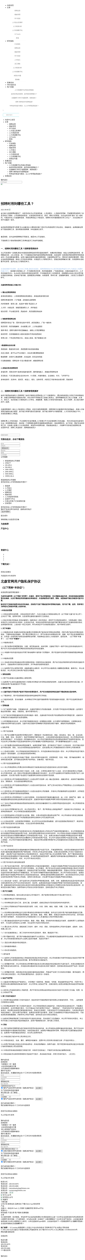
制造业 (42, 1227)
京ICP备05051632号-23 (47, 1230)
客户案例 (18, 1212)
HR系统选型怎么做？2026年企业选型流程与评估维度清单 (62, 1217)
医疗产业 (53, 1227)
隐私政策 (11, 1232)
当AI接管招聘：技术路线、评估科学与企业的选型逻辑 (21, 1217)
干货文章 (11, 1212)
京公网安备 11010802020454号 (66, 1230)
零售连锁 (65, 1227)
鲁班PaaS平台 (39, 1208)
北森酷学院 (29, 1208)
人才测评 (21, 1208)
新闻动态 (11, 1204)
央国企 (59, 1227)
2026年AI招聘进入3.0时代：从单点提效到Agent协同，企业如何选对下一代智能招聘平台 (40, 1221)
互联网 (47, 1227)
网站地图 (4, 1232)
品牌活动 (18, 1204)
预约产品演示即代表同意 (16, 509)
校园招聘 (21, 1227)
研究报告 (4, 1212)
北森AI (3, 1208)
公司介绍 (4, 1204)
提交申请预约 (6, 511)
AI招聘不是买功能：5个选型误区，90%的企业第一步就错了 (23, 1219)
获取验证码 (5, 448)
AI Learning (14, 1227)
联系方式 (4, 1182)
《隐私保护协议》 (28, 1088)
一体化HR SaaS (11, 1208)
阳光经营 (36, 1204)
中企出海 (35, 1227)
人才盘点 (28, 1227)
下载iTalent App (27, 1204)
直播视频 (25, 1212)
